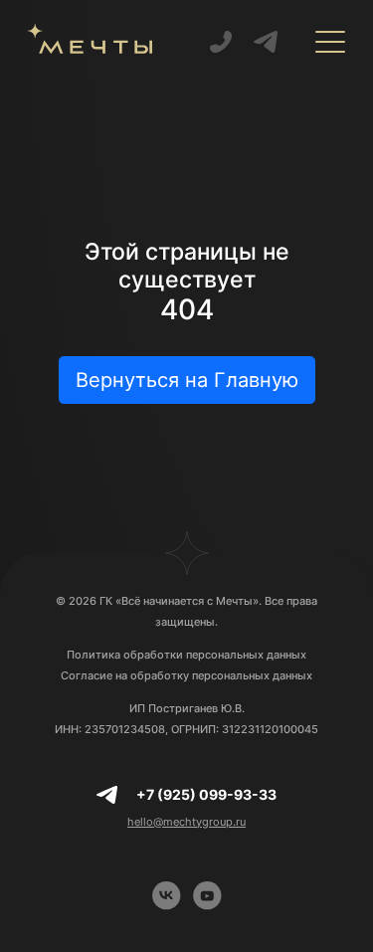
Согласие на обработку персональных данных (186, 675)
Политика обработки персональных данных (186, 655)
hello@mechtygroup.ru (186, 822)
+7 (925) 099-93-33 (206, 794)
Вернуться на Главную (187, 380)
